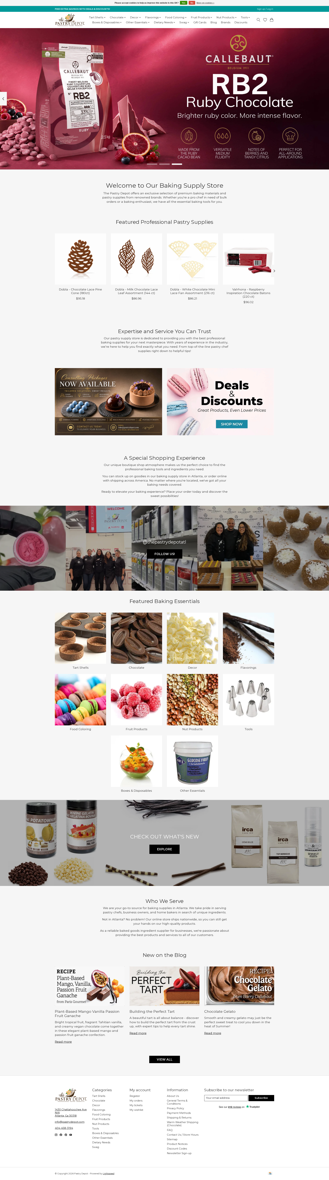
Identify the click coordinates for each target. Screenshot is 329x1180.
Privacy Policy (175, 1108)
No (192, 3)
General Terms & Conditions (177, 1102)
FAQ (170, 1130)
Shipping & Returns (179, 1117)
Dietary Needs (101, 1142)
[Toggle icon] (258, 20)
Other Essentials (192, 790)
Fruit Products (136, 729)
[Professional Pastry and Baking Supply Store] (70, 20)
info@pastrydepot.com (69, 1121)
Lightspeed (108, 1173)
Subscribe (261, 1097)
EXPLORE (164, 849)
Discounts (240, 22)
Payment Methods (179, 1113)
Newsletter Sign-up (179, 1153)
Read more (63, 1041)
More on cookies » (205, 3)
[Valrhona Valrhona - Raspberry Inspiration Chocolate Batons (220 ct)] (248, 259)
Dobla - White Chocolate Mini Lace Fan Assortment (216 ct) (192, 291)
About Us (173, 1096)
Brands (225, 22)
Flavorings (248, 667)
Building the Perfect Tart (152, 1011)
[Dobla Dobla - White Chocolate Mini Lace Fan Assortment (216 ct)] (192, 259)
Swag (95, 1147)
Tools (249, 729)
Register (135, 1096)
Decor (192, 667)
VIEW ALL (164, 1059)
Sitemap (172, 1139)
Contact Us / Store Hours (182, 1134)
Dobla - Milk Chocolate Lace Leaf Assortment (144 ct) (136, 291)
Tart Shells (80, 667)
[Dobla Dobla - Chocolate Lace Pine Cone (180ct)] (80, 259)
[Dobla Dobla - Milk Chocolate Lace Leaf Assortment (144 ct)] (136, 259)
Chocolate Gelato (219, 1011)
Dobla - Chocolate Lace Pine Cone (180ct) (80, 291)
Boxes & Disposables (136, 790)
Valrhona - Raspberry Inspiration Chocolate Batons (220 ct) (248, 293)
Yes (183, 3)
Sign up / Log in (265, 9)
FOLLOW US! (164, 554)
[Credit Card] (270, 1173)
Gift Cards (199, 22)
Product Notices (177, 1144)
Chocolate (136, 667)
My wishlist (136, 1109)
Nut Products (192, 729)
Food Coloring (80, 729)
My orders (136, 1100)
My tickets (136, 1105)
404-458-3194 (64, 1128)
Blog (213, 22)
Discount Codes (177, 1148)
